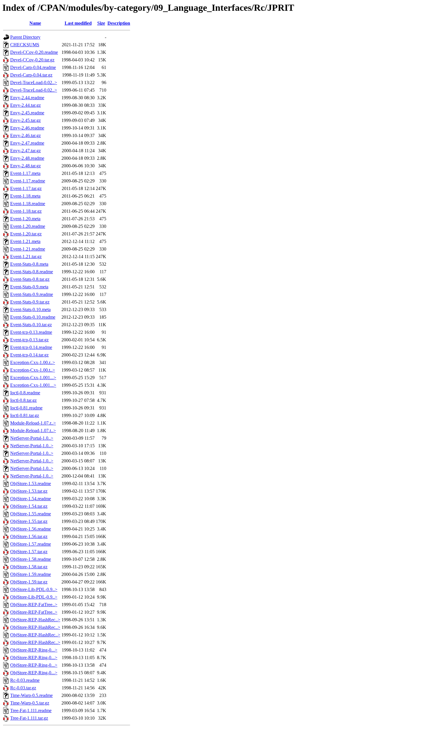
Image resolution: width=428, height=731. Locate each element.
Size (101, 23)
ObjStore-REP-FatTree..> (33, 604)
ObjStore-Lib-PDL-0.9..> (33, 589)
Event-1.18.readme (27, 203)
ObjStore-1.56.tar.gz (28, 536)
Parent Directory (25, 37)
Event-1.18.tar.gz (26, 211)
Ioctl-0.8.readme (25, 392)
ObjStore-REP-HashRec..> (35, 619)
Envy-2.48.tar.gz (25, 165)
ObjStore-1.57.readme (30, 544)
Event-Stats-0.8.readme (31, 271)
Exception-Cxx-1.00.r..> (32, 362)
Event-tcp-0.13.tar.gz (29, 339)
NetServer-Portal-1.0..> (31, 438)
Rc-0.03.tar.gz (23, 687)
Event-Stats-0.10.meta (30, 309)
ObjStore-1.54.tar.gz (28, 506)
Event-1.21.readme (27, 248)
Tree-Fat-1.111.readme (31, 710)
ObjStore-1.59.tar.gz (28, 581)
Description (118, 23)
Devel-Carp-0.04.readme (33, 67)
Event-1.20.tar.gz (26, 233)
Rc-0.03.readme (25, 680)
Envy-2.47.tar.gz (25, 150)
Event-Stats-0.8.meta (29, 264)
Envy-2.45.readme (27, 112)
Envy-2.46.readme (27, 127)
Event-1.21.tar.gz (26, 256)
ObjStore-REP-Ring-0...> (33, 649)
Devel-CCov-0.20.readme (34, 52)
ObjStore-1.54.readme (30, 498)
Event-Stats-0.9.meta (29, 286)
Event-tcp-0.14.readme (31, 347)
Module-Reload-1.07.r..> (33, 422)
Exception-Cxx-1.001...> (33, 377)
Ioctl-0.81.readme (26, 407)
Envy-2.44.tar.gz (25, 105)
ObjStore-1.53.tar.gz (28, 491)
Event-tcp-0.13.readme (31, 332)
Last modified (78, 23)
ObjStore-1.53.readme (30, 483)
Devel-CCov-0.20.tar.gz (32, 59)
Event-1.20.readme (27, 226)
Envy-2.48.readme (27, 158)
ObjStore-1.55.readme (30, 513)
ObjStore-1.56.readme (30, 528)
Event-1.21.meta (25, 241)
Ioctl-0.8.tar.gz (23, 400)
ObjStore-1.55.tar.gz (28, 521)
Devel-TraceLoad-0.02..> (33, 82)
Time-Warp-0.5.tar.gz (29, 702)
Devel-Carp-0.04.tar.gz (31, 74)
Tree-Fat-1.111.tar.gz (29, 718)
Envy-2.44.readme (27, 97)
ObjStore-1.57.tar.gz (28, 551)
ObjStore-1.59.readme (30, 574)
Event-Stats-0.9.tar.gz (29, 301)
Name (35, 23)
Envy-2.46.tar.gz (25, 135)
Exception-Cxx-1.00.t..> (32, 370)
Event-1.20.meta (25, 218)
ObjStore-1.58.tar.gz (28, 566)
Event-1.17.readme (27, 180)
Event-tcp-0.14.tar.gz (29, 354)
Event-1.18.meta (25, 196)
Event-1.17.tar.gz (26, 188)
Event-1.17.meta (25, 173)
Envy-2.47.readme (27, 143)
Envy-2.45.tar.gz (25, 120)
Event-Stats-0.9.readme (31, 294)
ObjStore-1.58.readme (30, 559)
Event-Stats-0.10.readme (32, 317)
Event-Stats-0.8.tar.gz (29, 279)
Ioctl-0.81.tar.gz (24, 415)
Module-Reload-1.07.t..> (33, 430)
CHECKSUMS (24, 44)
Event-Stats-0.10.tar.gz (31, 324)
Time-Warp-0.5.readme (31, 695)
